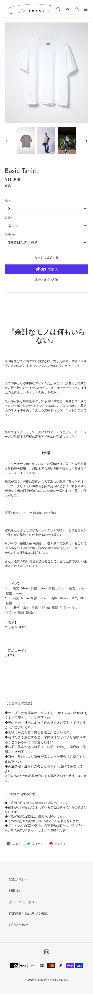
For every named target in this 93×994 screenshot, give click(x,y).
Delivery (10, 234)
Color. (8, 218)
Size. (8, 200)
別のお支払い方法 (46, 279)
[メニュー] (85, 8)
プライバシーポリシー (25, 902)
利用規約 (15, 890)
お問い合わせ (32, 830)
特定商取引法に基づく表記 (28, 913)
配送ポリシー (18, 879)
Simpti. (39, 980)
